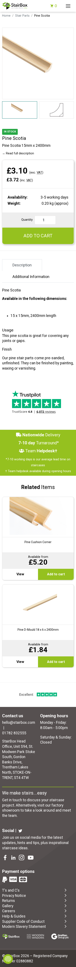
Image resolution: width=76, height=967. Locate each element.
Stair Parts (22, 15)
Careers (8, 911)
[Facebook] (5, 858)
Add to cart (56, 574)
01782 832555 (14, 733)
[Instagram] (22, 858)
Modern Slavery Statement (24, 926)
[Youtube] (31, 858)
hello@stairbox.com (18, 722)
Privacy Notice (14, 896)
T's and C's (11, 890)
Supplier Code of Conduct (23, 921)
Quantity (27, 220)
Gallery (7, 906)
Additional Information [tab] (30, 276)
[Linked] (13, 858)
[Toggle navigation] (68, 6)
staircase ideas (15, 848)
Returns (8, 901)
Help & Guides (14, 916)
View (20, 574)
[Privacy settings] (8, 959)
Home (6, 15)
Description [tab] (22, 265)
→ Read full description (18, 153)
